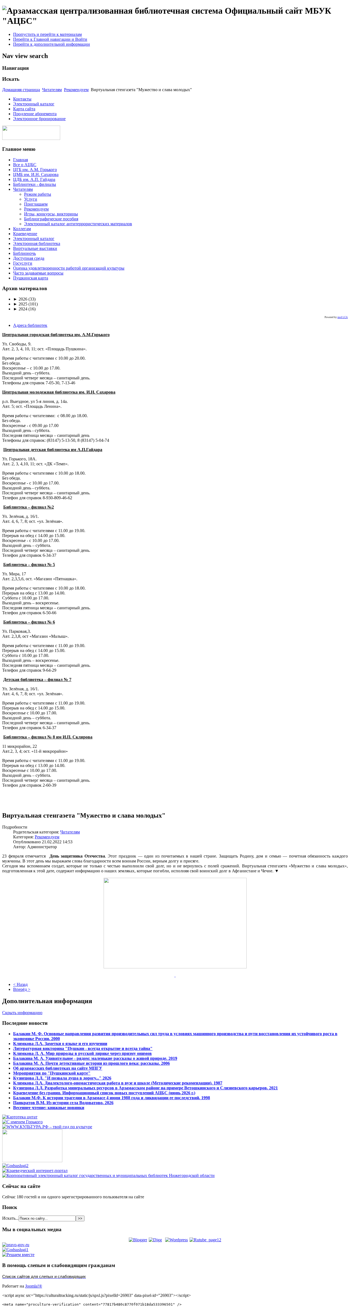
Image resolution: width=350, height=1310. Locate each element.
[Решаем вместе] (18, 1254)
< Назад (20, 984)
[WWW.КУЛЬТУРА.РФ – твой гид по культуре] (47, 1126)
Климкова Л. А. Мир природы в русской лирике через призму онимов (82, 1053)
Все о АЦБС (24, 164)
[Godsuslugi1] (15, 1249)
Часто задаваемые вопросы (38, 273)
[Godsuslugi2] (15, 1165)
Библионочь (24, 253)
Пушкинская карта (30, 278)
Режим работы (37, 194)
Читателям (52, 89)
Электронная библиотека (36, 243)
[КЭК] (108, 1175)
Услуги (30, 199)
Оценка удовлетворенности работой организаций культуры (68, 268)
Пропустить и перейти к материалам (47, 34)
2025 (20, 304)
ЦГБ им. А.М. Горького (35, 169)
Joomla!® (33, 1286)
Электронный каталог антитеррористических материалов (78, 223)
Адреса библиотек (30, 325)
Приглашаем (36, 204)
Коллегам (22, 228)
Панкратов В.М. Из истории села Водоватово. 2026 (63, 1102)
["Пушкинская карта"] (32, 1160)
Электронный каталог (33, 104)
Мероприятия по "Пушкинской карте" (52, 1073)
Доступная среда (28, 258)
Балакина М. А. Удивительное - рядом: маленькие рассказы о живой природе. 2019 (95, 1058)
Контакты (22, 99)
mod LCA (342, 317)
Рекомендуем (76, 89)
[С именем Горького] (22, 1121)
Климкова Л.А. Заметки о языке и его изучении (60, 1043)
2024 (20, 309)
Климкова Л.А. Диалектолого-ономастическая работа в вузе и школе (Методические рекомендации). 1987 (117, 1083)
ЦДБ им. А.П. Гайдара (34, 179)
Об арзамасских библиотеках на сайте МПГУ (57, 1068)
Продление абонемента (35, 113)
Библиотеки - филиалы (34, 184)
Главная (20, 159)
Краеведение (25, 233)
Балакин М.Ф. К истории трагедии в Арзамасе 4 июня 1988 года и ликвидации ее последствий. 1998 (111, 1097)
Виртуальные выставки (35, 248)
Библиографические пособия (51, 219)
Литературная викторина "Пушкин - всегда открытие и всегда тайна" (83, 1048)
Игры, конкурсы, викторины (51, 214)
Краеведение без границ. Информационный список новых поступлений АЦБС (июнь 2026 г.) (104, 1092)
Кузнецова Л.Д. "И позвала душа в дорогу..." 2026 (62, 1078)
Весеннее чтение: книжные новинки (48, 1107)
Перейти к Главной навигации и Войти (50, 39)
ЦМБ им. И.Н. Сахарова (36, 174)
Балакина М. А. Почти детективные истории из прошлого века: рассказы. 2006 (91, 1063)
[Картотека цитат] (19, 1117)
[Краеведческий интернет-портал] (35, 1170)
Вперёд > (21, 989)
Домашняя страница (21, 89)
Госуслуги (22, 263)
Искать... (10, 1218)
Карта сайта (24, 108)
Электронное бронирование (39, 118)
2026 (20, 299)
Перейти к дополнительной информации (51, 44)
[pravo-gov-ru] (15, 1244)
